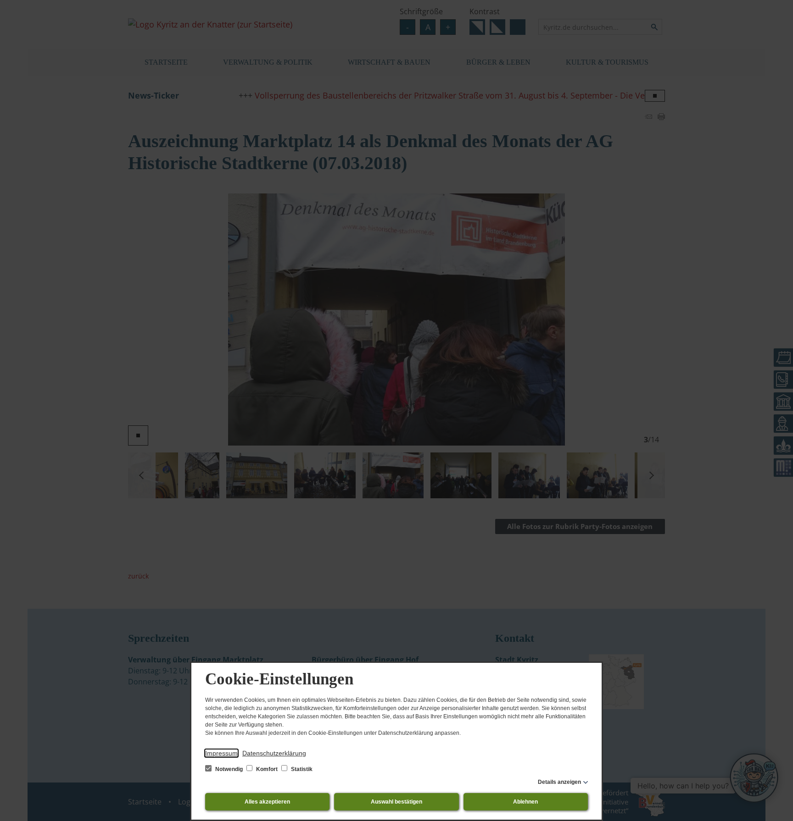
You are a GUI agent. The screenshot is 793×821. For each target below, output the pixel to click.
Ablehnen (525, 802)
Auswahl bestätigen (396, 802)
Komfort (267, 769)
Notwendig (229, 769)
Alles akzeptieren (267, 802)
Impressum (221, 753)
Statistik (301, 769)
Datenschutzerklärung (274, 753)
